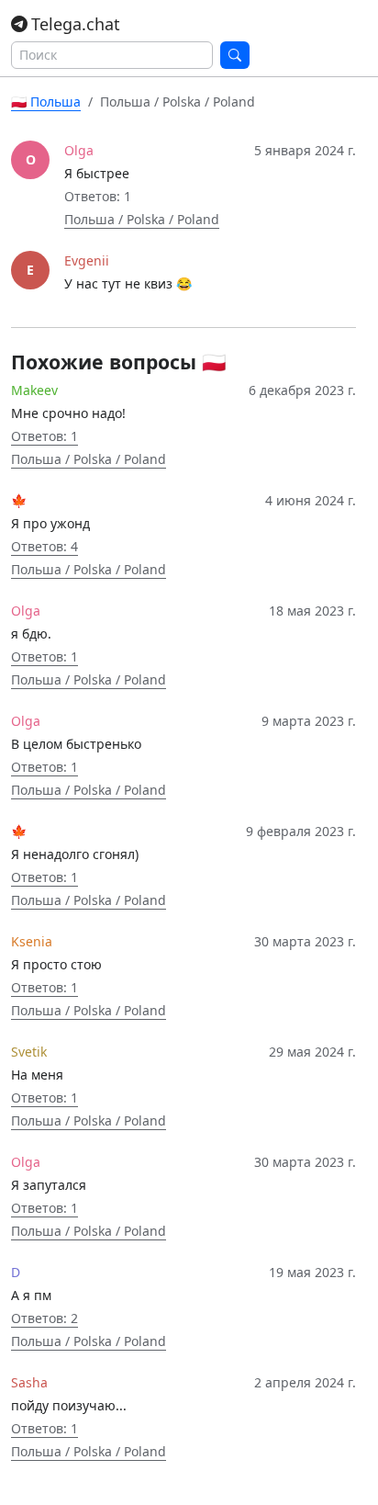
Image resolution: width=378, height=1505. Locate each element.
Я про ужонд (50, 523)
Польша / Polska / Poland (141, 219)
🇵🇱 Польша (46, 101)
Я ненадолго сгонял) (75, 854)
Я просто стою (56, 964)
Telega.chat (75, 24)
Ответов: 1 (44, 436)
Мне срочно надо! (68, 413)
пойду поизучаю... (69, 1405)
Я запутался (48, 1185)
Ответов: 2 (44, 1318)
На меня (37, 1074)
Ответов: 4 (44, 546)
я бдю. (31, 633)
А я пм (31, 1295)
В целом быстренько (76, 743)
